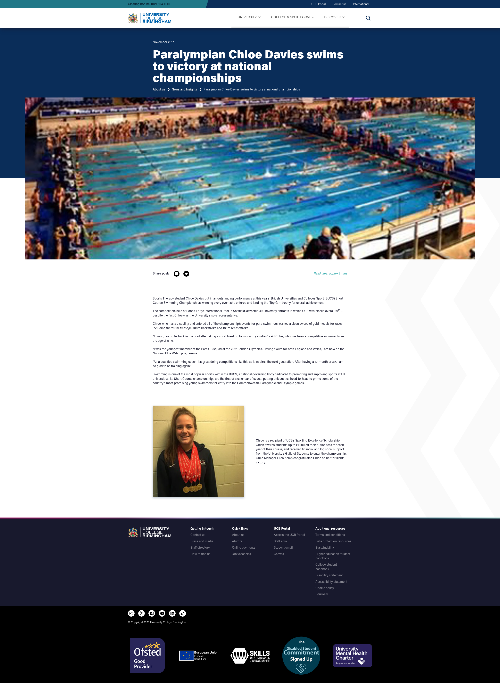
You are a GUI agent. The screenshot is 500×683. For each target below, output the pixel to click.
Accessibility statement (331, 581)
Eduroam (321, 594)
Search (368, 18)
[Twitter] (141, 613)
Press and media (201, 541)
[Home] (149, 18)
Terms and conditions (330, 535)
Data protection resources (333, 541)
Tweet (186, 274)
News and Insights (184, 89)
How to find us (200, 554)
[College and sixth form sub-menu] (312, 17)
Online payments (243, 547)
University (247, 17)
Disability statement (329, 575)
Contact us (339, 4)
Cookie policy (324, 588)
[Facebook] (151, 613)
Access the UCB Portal (289, 535)
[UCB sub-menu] (259, 17)
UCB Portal (318, 4)
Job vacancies (241, 554)
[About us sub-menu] (343, 17)
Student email (283, 547)
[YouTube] (162, 613)
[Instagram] (131, 613)
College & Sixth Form (290, 17)
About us (159, 89)
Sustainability (324, 547)
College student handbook (326, 566)
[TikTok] (182, 613)
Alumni (237, 541)
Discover (332, 17)
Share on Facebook (176, 274)
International (361, 4)
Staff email (281, 541)
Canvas (279, 554)
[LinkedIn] (172, 613)
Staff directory (200, 547)
